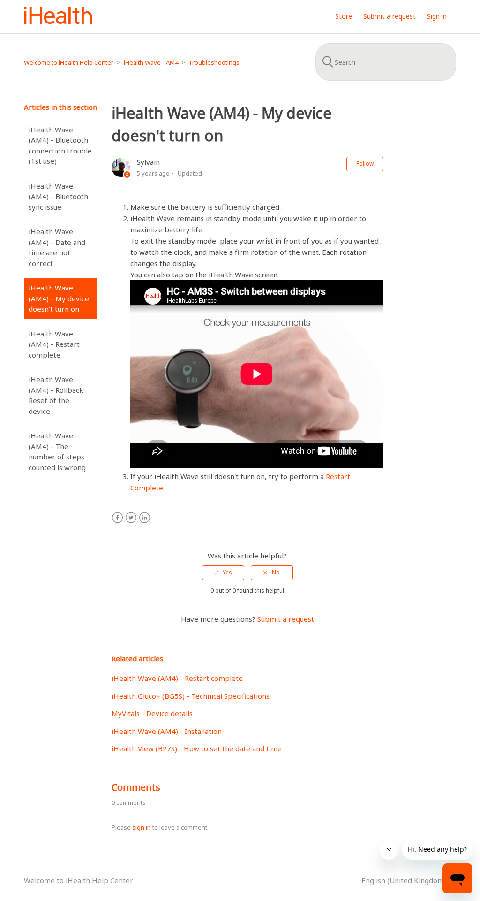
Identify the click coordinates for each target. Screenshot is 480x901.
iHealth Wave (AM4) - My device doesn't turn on (59, 298)
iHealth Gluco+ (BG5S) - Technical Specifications (191, 696)
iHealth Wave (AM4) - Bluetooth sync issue (58, 196)
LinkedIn (144, 518)
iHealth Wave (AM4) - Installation (167, 731)
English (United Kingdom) (404, 880)
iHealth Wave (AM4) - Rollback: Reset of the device (57, 395)
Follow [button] (365, 164)
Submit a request (389, 16)
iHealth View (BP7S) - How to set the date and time (197, 748)
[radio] (223, 572)
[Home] (58, 21)
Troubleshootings (214, 62)
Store (343, 16)
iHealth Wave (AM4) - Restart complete (54, 344)
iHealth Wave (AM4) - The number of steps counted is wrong (57, 451)
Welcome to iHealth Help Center (68, 62)
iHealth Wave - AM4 (151, 62)
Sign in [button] (437, 16)
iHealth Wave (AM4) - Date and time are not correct (57, 247)
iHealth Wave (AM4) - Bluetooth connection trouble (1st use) (60, 145)
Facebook (117, 518)
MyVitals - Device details (152, 713)
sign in (141, 827)
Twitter (131, 518)
